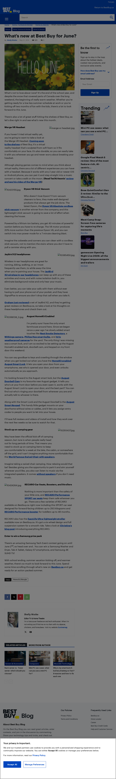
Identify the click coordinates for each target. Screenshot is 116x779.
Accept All (12, 764)
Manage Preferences (34, 764)
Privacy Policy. (39, 755)
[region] (58, 758)
